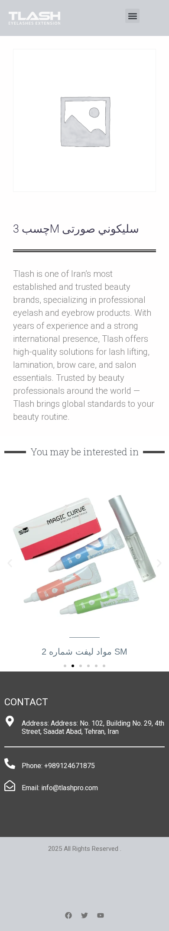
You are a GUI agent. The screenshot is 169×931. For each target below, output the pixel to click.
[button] (132, 16)
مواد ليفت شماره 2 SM (84, 651)
